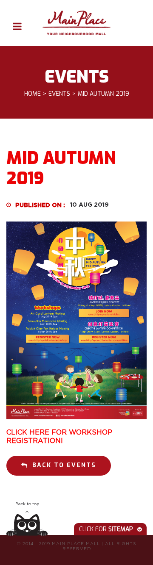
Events (59, 94)
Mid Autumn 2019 (103, 94)
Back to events (64, 465)
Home (32, 94)
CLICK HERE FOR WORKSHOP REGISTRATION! (59, 436)
